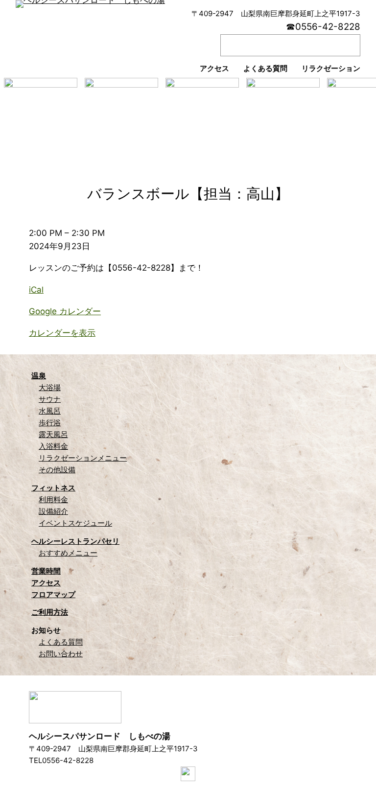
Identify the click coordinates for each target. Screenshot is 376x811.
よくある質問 (61, 642)
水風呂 (50, 411)
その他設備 (57, 469)
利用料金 (53, 499)
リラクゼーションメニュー (83, 458)
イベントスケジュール (75, 523)
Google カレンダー (65, 311)
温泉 (38, 375)
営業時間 (46, 571)
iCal (36, 290)
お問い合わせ (61, 653)
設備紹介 (53, 511)
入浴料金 (53, 446)
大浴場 (50, 387)
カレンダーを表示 (62, 333)
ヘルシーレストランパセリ (75, 541)
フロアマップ (53, 594)
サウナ (50, 399)
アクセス (46, 582)
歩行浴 (50, 422)
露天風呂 (53, 434)
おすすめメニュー (68, 552)
